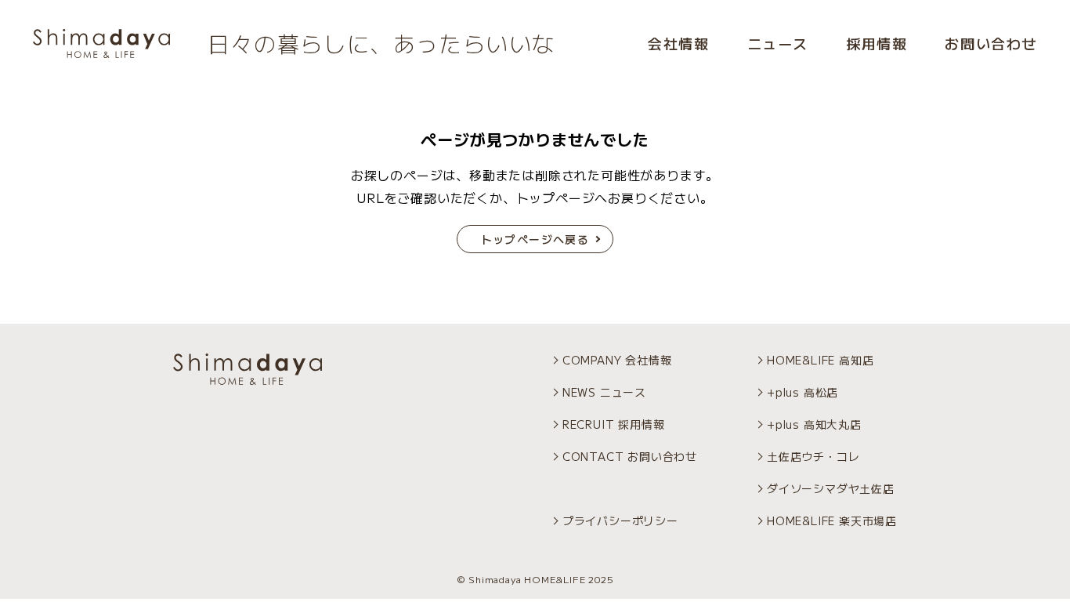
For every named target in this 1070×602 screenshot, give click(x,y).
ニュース (777, 43)
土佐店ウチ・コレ (813, 456)
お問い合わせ (991, 43)
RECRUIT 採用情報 (613, 424)
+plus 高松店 (802, 392)
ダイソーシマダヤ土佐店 (831, 488)
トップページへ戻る (535, 239)
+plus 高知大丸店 (814, 424)
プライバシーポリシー (620, 520)
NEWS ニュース (604, 392)
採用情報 (876, 43)
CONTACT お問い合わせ (629, 456)
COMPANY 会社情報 (617, 360)
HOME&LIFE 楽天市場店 (832, 520)
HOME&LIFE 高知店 (820, 360)
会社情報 (678, 43)
